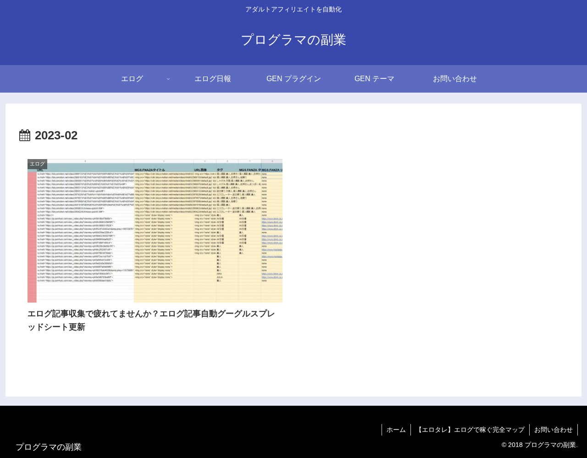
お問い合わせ (553, 429)
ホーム (396, 429)
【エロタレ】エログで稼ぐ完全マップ (470, 429)
